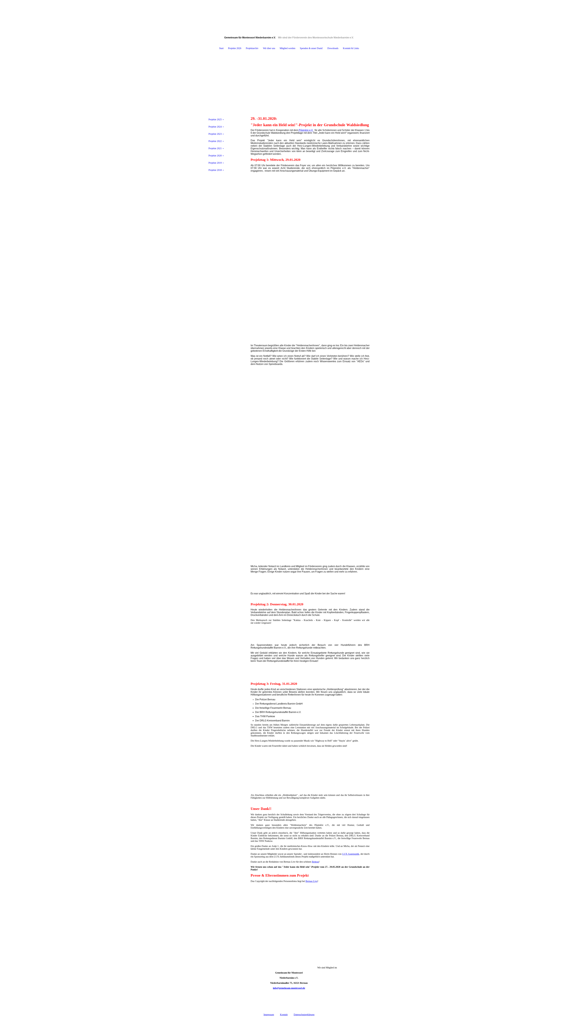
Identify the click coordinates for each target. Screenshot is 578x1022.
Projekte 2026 (234, 48)
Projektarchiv (252, 48)
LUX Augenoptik (350, 854)
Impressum (269, 1014)
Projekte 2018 (215, 170)
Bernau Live (311, 881)
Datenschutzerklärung (304, 1014)
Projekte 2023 (215, 134)
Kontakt (284, 1014)
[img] (289, 15)
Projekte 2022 (215, 141)
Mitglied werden (287, 48)
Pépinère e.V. (305, 130)
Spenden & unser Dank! (311, 48)
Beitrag (315, 861)
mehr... (254, 563)
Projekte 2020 (215, 155)
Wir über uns (269, 48)
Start (221, 48)
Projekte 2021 (215, 148)
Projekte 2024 (215, 126)
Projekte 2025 (215, 119)
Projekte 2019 (215, 163)
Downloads (332, 48)
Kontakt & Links (351, 48)
